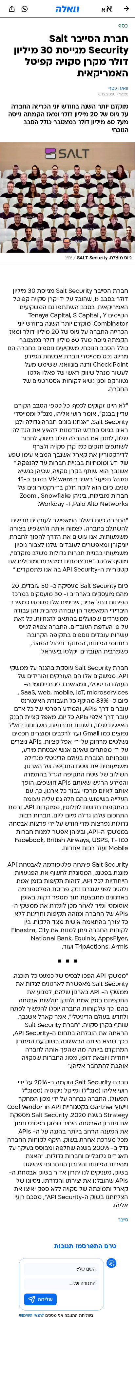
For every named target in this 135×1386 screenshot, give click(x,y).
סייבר (123, 1220)
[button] (107, 9)
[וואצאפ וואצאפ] (24, 9)
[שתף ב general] (11, 8)
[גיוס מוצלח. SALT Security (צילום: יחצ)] (67, 203)
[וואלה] (67, 9)
